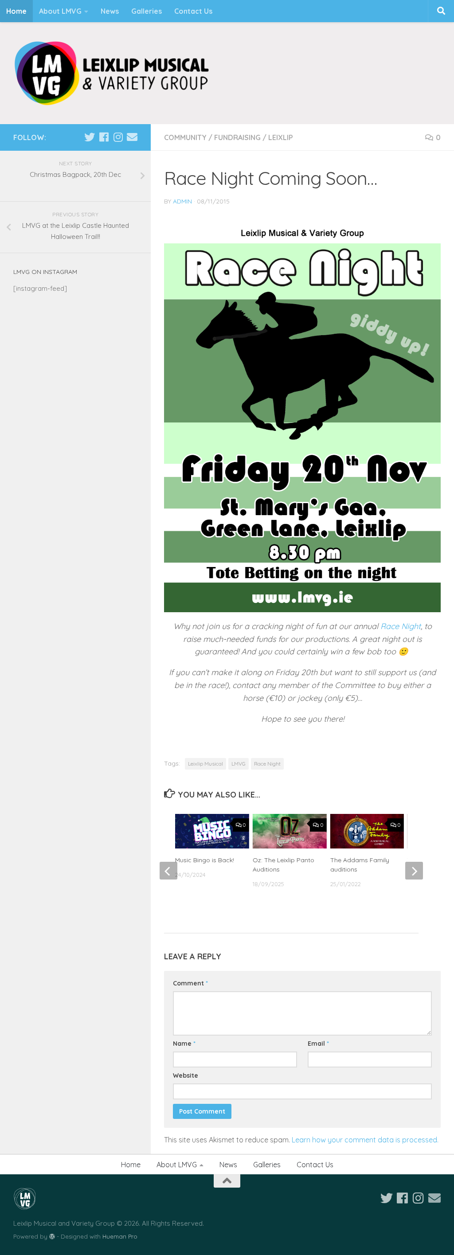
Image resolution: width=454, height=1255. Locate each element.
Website (185, 1075)
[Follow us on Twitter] (89, 137)
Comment (190, 983)
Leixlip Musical (205, 763)
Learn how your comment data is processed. (365, 1139)
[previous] (168, 871)
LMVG (238, 763)
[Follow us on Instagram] (118, 137)
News (110, 11)
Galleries (146, 11)
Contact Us (193, 11)
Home (16, 11)
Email (318, 1044)
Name (184, 1044)
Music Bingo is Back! (204, 860)
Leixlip (280, 137)
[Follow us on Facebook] (103, 137)
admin (182, 201)
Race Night (400, 626)
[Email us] (132, 137)
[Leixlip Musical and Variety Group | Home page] (111, 73)
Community (185, 137)
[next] (414, 871)
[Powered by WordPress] (52, 1236)
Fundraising (237, 137)
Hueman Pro (119, 1236)
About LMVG (60, 11)
